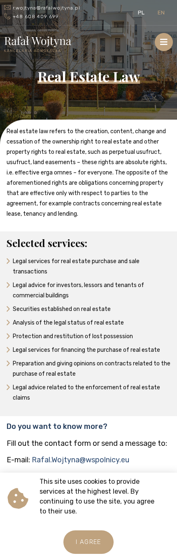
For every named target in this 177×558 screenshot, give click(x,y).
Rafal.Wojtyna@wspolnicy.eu (80, 459)
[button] (88, 542)
